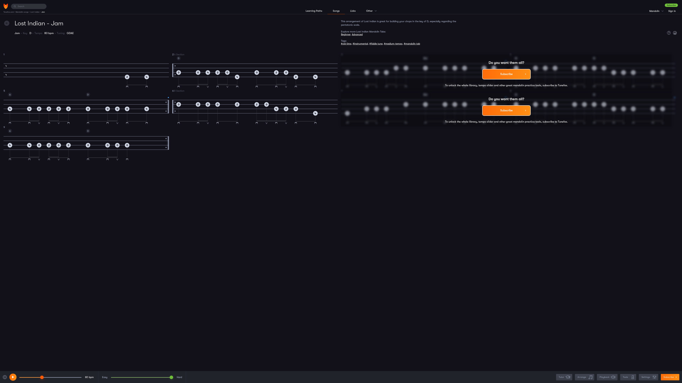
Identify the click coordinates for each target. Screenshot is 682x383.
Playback (604, 377)
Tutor (561, 377)
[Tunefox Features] (668, 32)
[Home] (6, 6)
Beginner (345, 34)
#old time (346, 43)
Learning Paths (314, 10)
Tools (625, 377)
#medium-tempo (393, 43)
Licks (353, 10)
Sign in (672, 11)
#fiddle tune (376, 43)
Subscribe (671, 5)
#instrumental (360, 43)
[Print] (675, 32)
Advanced (357, 34)
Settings (646, 377)
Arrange (582, 377)
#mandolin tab (412, 43)
